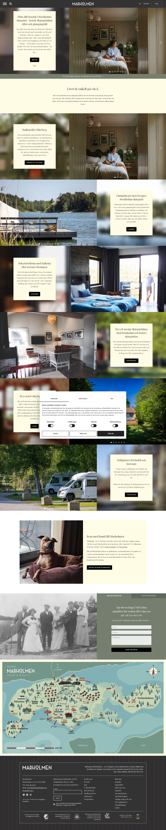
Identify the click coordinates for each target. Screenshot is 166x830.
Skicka (57, 798)
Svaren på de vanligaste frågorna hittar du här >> (131, 620)
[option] (140, 4)
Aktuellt (118, 791)
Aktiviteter (88, 796)
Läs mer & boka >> (96, 76)
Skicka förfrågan (131, 650)
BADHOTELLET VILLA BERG (34, 162)
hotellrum (123, 547)
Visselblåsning (120, 805)
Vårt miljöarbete (121, 802)
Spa (85, 785)
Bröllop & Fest (90, 793)
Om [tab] (112, 398)
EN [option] (140, 4)
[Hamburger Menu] (4, 4)
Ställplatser (131, 495)
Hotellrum (34, 294)
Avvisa (55, 433)
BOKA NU (34, 60)
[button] (73, 43)
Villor (34, 426)
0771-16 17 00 (31, 785)
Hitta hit (118, 779)
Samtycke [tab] (54, 398)
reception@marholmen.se (37, 788)
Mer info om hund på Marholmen (99, 567)
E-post (55, 789)
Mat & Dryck (89, 791)
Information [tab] (83, 398)
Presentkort (89, 799)
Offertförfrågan (121, 796)
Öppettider (119, 785)
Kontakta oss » (28, 791)
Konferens (88, 779)
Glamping (131, 229)
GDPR (73, 805)
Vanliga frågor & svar (123, 799)
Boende (87, 782)
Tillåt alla (111, 433)
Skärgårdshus (131, 360)
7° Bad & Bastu (89, 788)
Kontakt (146, 4)
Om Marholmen (121, 793)
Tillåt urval (83, 433)
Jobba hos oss (120, 788)
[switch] (72, 425)
